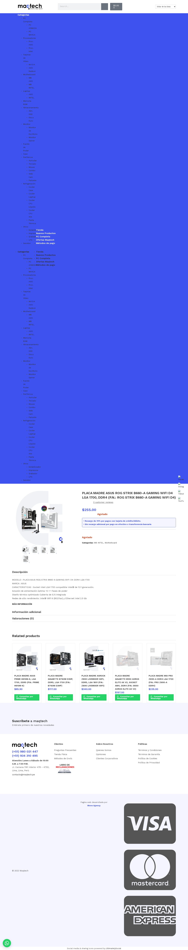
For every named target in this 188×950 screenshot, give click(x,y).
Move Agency (93, 805)
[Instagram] (25, 781)
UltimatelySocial (113, 948)
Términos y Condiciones (150, 750)
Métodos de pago (45, 243)
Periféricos (28, 157)
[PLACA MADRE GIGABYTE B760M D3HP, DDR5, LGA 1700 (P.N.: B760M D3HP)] (60, 658)
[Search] (104, 6)
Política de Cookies (147, 758)
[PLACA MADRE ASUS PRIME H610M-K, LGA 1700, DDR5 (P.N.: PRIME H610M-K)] (26, 658)
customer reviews (103, 502)
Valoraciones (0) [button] (23, 618)
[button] (18, 248)
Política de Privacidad (149, 762)
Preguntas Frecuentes (65, 750)
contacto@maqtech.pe (23, 774)
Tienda (39, 230)
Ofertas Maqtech (45, 240)
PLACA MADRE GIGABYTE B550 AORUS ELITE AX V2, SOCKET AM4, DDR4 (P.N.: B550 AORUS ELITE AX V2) (127, 682)
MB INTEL (98, 543)
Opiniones (101, 754)
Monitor (26, 124)
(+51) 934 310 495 (25, 755)
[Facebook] (15, 781)
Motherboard (111, 543)
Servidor (27, 243)
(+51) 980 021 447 (25, 751)
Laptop (26, 91)
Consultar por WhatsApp (24, 697)
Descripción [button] (20, 572)
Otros (25, 227)
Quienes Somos (103, 750)
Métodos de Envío (63, 758)
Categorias (23, 15)
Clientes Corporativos (107, 758)
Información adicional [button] (26, 612)
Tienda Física (60, 754)
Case (25, 154)
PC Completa (43, 236)
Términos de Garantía (149, 754)
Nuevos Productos (46, 233)
